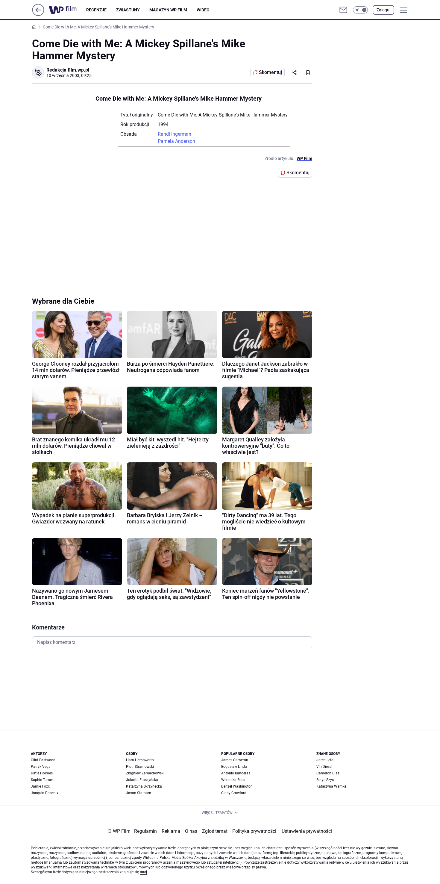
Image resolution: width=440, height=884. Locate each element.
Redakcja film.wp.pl (67, 70)
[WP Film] (67, 10)
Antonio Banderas (235, 773)
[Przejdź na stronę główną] (38, 14)
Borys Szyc (325, 780)
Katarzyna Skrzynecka (144, 786)
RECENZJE (96, 9)
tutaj (143, 872)
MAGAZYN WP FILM (168, 9)
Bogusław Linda (234, 767)
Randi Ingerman (174, 134)
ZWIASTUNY (128, 9)
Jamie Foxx (40, 786)
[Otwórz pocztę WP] (343, 10)
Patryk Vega (41, 767)
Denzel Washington (237, 786)
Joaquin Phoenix (44, 793)
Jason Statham (138, 793)
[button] (360, 9)
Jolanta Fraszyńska (142, 780)
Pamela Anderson (176, 141)
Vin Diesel (324, 767)
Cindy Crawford (233, 793)
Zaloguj (383, 9)
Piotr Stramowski (140, 767)
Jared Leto (324, 760)
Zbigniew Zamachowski (145, 773)
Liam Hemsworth (140, 760)
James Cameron (234, 760)
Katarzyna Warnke (331, 786)
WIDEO (203, 9)
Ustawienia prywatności (305, 831)
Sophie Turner (42, 780)
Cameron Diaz (327, 773)
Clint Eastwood (43, 760)
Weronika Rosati (234, 780)
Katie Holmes (42, 773)
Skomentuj (270, 72)
